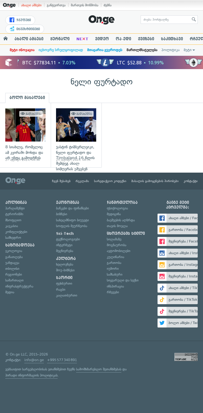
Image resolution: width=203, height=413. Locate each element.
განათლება (14, 257)
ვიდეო (102, 39)
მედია (9, 292)
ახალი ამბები (31, 5)
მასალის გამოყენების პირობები (155, 181)
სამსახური (114, 274)
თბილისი (12, 269)
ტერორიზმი (14, 214)
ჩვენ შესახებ (61, 181)
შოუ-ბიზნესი (65, 270)
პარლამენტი (15, 208)
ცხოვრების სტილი (126, 233)
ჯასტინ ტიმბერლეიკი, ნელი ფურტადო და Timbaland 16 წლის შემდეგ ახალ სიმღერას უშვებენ (76, 135)
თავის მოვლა (117, 226)
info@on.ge (34, 360)
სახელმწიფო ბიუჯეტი (72, 220)
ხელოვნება (64, 264)
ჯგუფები (23, 20)
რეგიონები (13, 274)
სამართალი (14, 280)
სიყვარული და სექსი (123, 280)
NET (82, 39)
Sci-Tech (65, 233)
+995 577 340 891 (62, 360)
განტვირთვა (56, 5)
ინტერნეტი (64, 245)
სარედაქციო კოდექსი (110, 181)
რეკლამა (82, 181)
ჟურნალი (60, 39)
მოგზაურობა (116, 245)
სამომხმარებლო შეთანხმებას (98, 369)
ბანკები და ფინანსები (72, 208)
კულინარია (115, 257)
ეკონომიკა (67, 202)
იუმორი (113, 269)
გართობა (114, 263)
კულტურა (66, 259)
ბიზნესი (61, 214)
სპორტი (64, 278)
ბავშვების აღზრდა (121, 220)
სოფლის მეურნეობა (71, 226)
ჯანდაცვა (12, 263)
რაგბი (60, 289)
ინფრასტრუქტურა (19, 286)
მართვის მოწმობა (84, 5)
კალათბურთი (66, 295)
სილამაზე (114, 239)
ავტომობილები (118, 251)
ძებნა (108, 5)
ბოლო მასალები (27, 98)
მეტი (188, 50)
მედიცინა (114, 214)
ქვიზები (146, 39)
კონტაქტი (191, 181)
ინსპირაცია (115, 286)
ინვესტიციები (27, 29)
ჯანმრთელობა (122, 202)
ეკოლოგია (13, 251)
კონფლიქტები (16, 232)
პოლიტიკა (170, 50)
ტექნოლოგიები (68, 239)
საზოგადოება (20, 245)
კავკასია (11, 226)
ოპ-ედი (123, 39)
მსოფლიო (13, 220)
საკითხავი (172, 39)
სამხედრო (13, 238)
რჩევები (113, 292)
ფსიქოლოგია (117, 208)
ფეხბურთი (64, 283)
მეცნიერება (64, 251)
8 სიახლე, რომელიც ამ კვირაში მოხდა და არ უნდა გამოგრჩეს (25, 135)
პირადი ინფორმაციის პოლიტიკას (31, 375)
